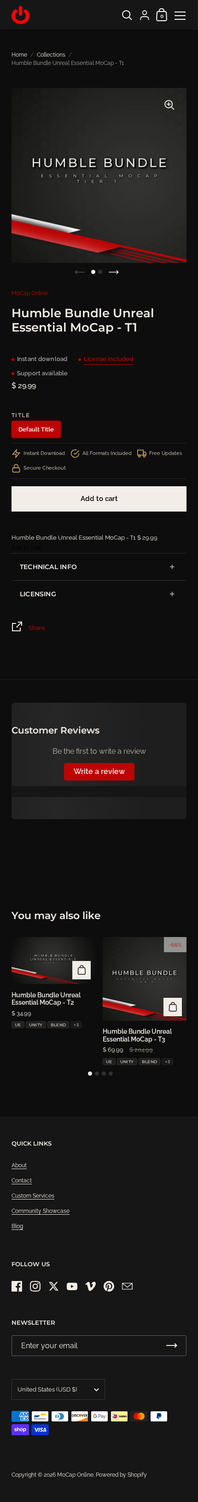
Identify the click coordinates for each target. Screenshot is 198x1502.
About (19, 1165)
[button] (93, 272)
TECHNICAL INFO (48, 567)
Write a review (99, 771)
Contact (22, 1180)
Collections (51, 55)
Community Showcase (41, 1211)
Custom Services (33, 1196)
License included (108, 358)
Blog (17, 1226)
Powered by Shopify (121, 1475)
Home (19, 55)
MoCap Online (30, 293)
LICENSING (38, 594)
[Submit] (171, 1345)
